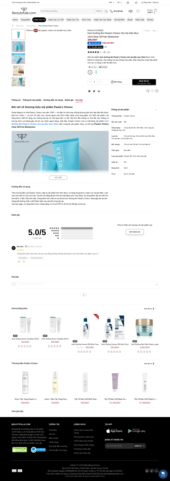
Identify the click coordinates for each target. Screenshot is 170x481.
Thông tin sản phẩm (32, 100)
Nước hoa (86, 20)
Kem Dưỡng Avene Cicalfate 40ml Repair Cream (60, 339)
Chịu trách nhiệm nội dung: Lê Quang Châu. (64, 474)
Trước (146, 31)
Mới (35, 30)
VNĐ (110, 2)
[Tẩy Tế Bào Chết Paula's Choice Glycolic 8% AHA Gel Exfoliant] (144, 382)
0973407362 (118, 11)
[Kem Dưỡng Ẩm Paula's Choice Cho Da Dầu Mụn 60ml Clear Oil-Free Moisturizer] (96, 72)
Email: (103, 474)
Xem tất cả (148, 309)
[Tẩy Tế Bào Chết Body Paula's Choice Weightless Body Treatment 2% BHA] (115, 382)
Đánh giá (69, 100)
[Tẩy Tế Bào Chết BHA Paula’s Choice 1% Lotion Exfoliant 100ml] (85, 382)
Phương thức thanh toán (84, 437)
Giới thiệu (53, 430)
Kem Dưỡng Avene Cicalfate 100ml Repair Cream (31, 339)
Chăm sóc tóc (73, 20)
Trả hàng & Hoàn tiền (82, 449)
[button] (136, 2)
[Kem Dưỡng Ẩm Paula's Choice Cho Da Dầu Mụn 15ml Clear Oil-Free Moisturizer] (90, 72)
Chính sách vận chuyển (83, 441)
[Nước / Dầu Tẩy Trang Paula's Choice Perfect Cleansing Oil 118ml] (55, 382)
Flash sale (140, 20)
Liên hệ (52, 434)
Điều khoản (53, 438)
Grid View (94, 67)
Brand (130, 20)
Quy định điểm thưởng (58, 446)
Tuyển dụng (53, 442)
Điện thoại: (86, 474)
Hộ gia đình (119, 20)
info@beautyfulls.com (115, 474)
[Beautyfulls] (13, 26)
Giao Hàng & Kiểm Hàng (84, 445)
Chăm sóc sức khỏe (102, 20)
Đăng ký (155, 2)
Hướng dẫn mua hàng (58, 450)
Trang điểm (25, 20)
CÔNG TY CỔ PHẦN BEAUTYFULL (85, 465)
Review (150, 20)
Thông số (16, 100)
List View (104, 67)
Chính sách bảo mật (82, 453)
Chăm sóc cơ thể (55, 20)
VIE (118, 2)
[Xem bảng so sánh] (156, 91)
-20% (97, 316)
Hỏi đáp (79, 100)
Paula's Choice (95, 30)
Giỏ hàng (118, 82)
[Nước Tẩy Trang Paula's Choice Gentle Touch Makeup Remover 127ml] (25, 382)
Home (15, 20)
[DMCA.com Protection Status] (19, 450)
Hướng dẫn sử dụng (53, 100)
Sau (154, 31)
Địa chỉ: (65, 468)
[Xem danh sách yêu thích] (152, 90)
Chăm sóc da (39, 20)
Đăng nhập (147, 2)
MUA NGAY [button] (144, 82)
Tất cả (98, 11)
